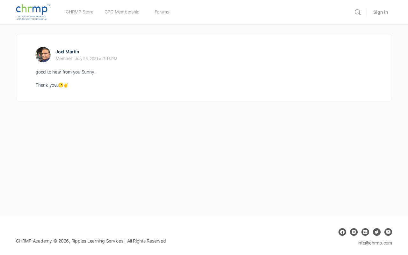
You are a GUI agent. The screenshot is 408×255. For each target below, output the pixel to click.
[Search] (357, 12)
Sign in (380, 12)
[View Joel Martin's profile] (43, 54)
